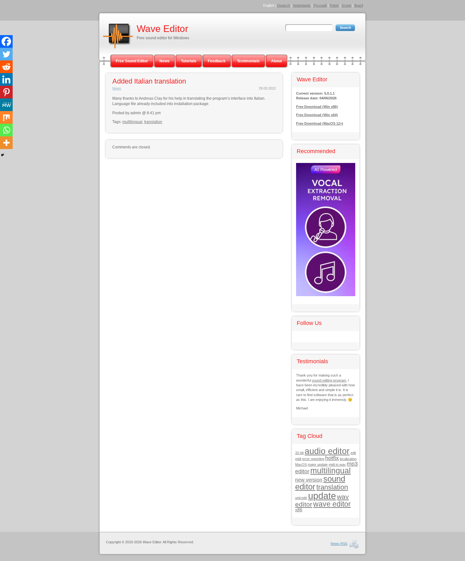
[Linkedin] (6, 79)
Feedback (217, 61)
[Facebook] (6, 41)
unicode (301, 498)
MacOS (301, 464)
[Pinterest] (6, 92)
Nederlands (302, 5)
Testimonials (248, 61)
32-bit (299, 453)
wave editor (332, 504)
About (276, 61)
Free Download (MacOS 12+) (319, 123)
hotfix (332, 458)
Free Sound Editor (132, 61)
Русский (320, 5)
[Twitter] (6, 54)
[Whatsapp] (6, 130)
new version (308, 480)
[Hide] (2, 155)
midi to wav (337, 464)
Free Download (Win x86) (317, 107)
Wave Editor (162, 28)
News (164, 61)
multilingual (132, 122)
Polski (334, 5)
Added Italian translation (149, 81)
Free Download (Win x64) (317, 115)
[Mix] (6, 117)
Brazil (358, 5)
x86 (298, 509)
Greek (346, 5)
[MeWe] (6, 104)
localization (348, 459)
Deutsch (283, 5)
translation (153, 122)
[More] (6, 142)
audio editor (327, 451)
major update (318, 464)
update (322, 495)
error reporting (313, 459)
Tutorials (188, 61)
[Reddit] (6, 66)
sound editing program (329, 380)
